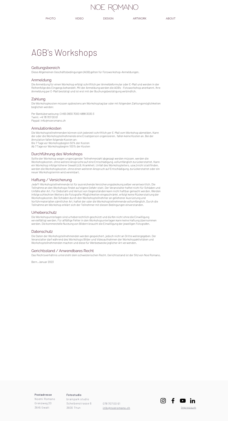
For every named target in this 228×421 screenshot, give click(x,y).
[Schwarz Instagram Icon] (163, 400)
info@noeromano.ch (53, 120)
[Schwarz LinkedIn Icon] (192, 400)
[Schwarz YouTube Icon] (182, 400)
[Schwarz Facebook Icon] (173, 400)
